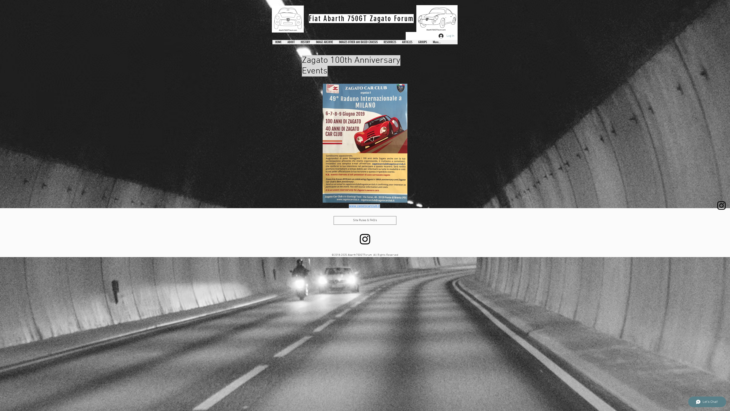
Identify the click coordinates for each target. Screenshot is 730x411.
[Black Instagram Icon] (721, 205)
